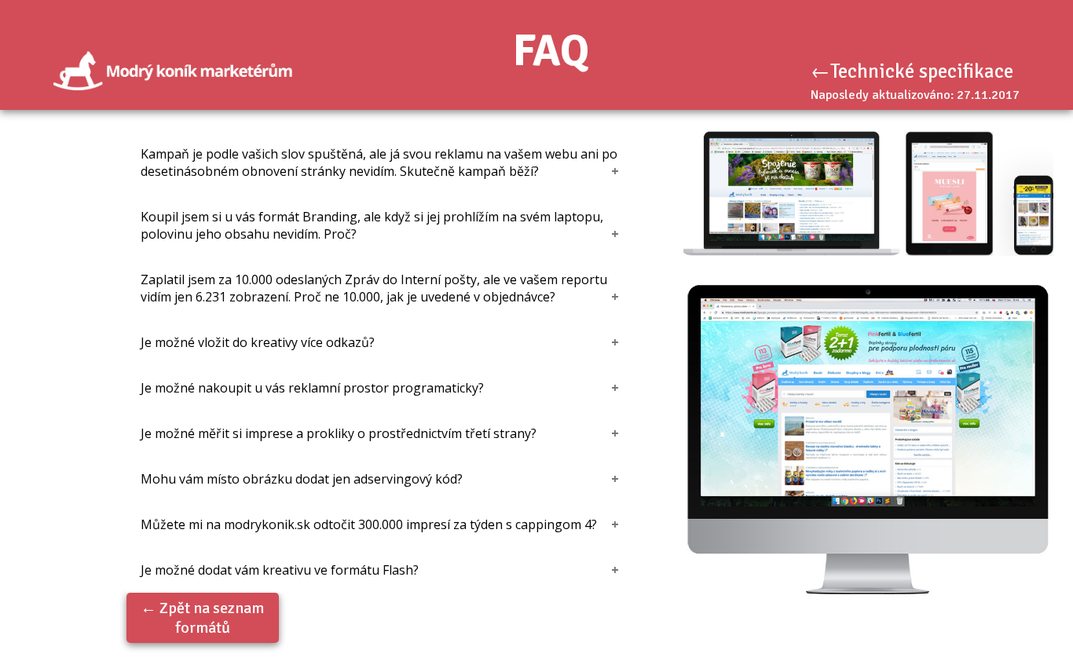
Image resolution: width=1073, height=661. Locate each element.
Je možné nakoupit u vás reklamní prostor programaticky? (312, 387)
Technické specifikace (921, 71)
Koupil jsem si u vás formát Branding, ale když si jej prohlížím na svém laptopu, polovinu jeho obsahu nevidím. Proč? (372, 225)
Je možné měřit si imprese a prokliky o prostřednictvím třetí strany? (338, 433)
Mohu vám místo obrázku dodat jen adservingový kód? (302, 479)
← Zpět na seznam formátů (202, 617)
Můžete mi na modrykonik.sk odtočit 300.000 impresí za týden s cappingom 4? (369, 524)
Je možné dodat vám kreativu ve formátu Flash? (280, 570)
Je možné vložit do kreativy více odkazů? (258, 342)
